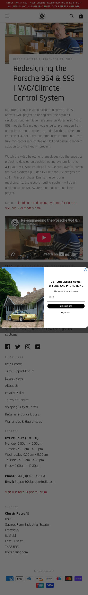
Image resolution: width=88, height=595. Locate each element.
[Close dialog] (85, 269)
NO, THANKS (66, 313)
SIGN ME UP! (66, 306)
